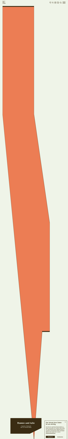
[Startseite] (4, 2)
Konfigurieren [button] (60, 436)
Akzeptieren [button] (50, 436)
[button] (50, 2)
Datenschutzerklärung (50, 433)
